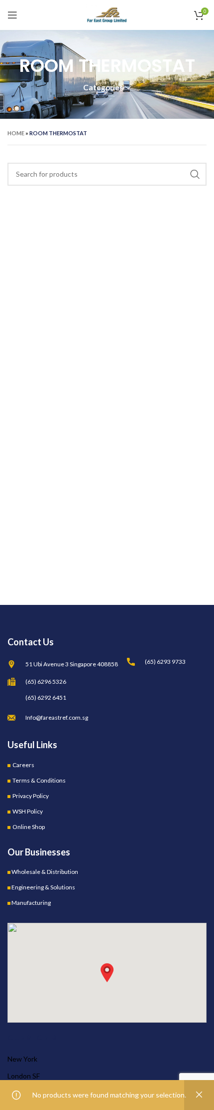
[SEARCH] (195, 174)
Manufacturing (31, 902)
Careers (23, 765)
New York (22, 1059)
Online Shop (28, 827)
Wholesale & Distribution (44, 871)
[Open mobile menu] (12, 15)
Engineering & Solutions (43, 887)
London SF (23, 1076)
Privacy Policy (30, 796)
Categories (103, 87)
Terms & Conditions (39, 780)
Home (15, 133)
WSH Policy (27, 811)
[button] (107, 973)
